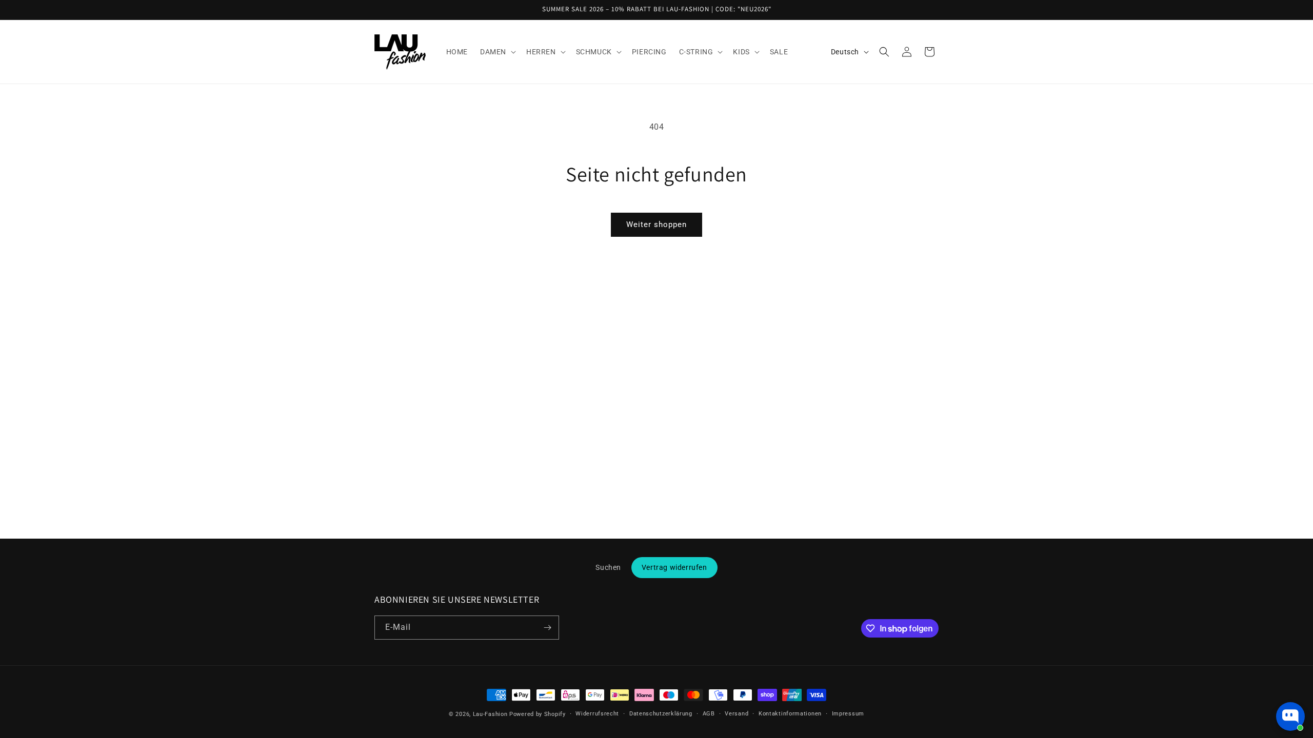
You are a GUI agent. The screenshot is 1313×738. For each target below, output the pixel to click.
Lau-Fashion (490, 714)
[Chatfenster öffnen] (1290, 716)
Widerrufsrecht (597, 713)
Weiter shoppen (656, 224)
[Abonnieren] (547, 628)
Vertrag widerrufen (674, 567)
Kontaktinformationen (790, 713)
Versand (736, 713)
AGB (709, 713)
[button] (497, 52)
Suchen (608, 567)
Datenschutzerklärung (660, 713)
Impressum (848, 713)
